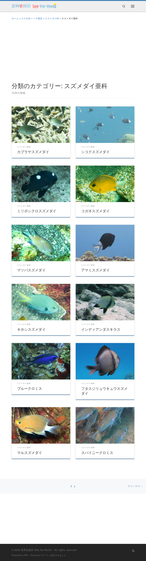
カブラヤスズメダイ (33, 151)
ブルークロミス (29, 388)
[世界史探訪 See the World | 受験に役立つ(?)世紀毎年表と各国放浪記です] (34, 5)
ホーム (15, 18)
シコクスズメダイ (95, 151)
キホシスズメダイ (31, 329)
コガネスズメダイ (95, 210)
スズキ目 (25, 18)
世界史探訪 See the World (36, 550)
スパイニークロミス (97, 452)
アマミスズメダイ (95, 269)
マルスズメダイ (29, 452)
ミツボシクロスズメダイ (36, 210)
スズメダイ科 (52, 18)
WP (26, 555)
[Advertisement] (73, 50)
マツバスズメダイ (31, 269)
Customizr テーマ (39, 555)
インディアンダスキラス (100, 329)
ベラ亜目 (37, 18)
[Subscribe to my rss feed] (133, 550)
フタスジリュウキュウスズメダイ (104, 391)
